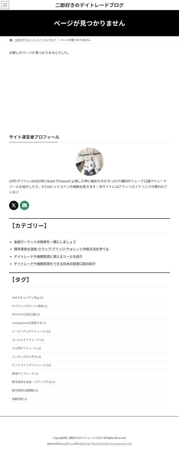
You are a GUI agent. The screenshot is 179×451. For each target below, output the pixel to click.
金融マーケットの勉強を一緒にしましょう (45, 242)
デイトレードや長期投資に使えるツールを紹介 (48, 256)
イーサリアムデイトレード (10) (31, 331)
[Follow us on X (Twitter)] (13, 205)
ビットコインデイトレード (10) (31, 365)
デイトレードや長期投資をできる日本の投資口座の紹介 (55, 264)
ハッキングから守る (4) (26, 356)
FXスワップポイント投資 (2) (29, 306)
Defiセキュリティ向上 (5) (27, 297)
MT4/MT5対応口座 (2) (26, 314)
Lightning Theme (88, 443)
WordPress (67, 443)
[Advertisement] (89, 95)
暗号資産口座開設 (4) (25, 390)
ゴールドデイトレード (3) (28, 340)
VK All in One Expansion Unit (116, 443)
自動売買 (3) (19, 399)
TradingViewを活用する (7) (29, 323)
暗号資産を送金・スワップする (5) (33, 382)
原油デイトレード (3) (25, 373)
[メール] (24, 205)
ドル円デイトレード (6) (26, 348)
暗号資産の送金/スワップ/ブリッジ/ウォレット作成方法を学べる (61, 249)
